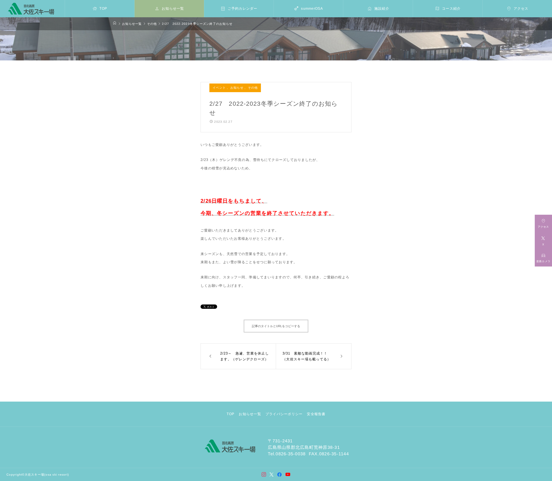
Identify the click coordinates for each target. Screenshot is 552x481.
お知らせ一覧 (250, 414)
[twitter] (272, 474)
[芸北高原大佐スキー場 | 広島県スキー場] (31, 8)
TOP (231, 414)
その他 (253, 87)
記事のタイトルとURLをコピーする (276, 326)
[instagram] (264, 474)
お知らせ (237, 87)
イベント (220, 87)
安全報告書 (316, 414)
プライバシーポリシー (284, 414)
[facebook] (279, 474)
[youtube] (287, 474)
